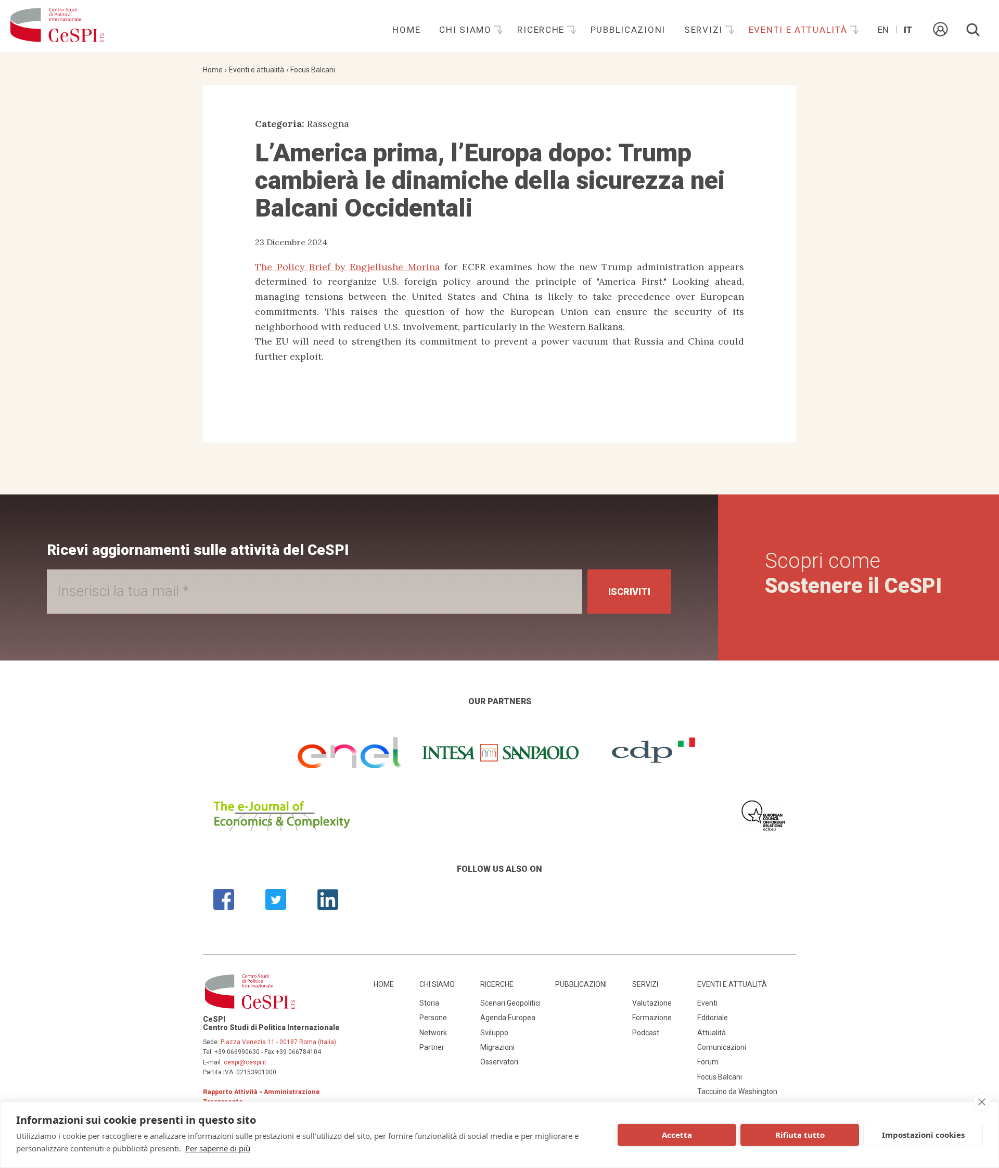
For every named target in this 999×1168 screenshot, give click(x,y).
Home (406, 29)
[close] (981, 1102)
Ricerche (542, 29)
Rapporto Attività (230, 1092)
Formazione (652, 1017)
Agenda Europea (507, 1017)
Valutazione (652, 1003)
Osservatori (499, 1062)
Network (433, 1033)
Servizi (705, 29)
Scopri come (853, 573)
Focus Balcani (312, 70)
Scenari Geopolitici (510, 1003)
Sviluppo (494, 1033)
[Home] (57, 26)
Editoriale (712, 1017)
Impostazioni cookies (923, 1134)
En (883, 29)
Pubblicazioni (628, 29)
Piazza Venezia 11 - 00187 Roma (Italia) (278, 1042)
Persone (433, 1017)
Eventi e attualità (800, 29)
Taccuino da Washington (737, 1091)
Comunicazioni (721, 1047)
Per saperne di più (217, 1148)
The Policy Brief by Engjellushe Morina (347, 267)
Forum (708, 1062)
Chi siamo (466, 29)
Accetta (677, 1134)
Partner (431, 1047)
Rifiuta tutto (800, 1134)
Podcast (645, 1033)
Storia (429, 1003)
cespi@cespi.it (245, 1062)
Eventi (707, 1003)
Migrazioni (497, 1047)
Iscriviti (629, 591)
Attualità (711, 1033)
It (908, 29)
